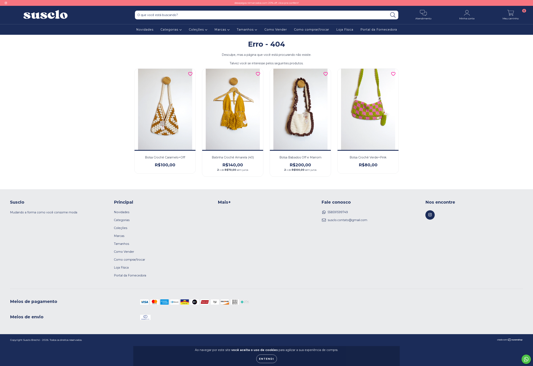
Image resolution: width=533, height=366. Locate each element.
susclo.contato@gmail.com (347, 220)
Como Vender (275, 29)
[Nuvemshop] (510, 340)
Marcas (220, 29)
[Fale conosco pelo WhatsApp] (526, 359)
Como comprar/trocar (311, 29)
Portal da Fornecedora (378, 29)
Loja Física (344, 29)
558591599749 (338, 212)
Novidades (144, 29)
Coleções (197, 29)
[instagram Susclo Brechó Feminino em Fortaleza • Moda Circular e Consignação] (6, 3)
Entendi (266, 358)
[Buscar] (393, 15)
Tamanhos (246, 29)
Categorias (170, 29)
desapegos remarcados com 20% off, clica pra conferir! (266, 2)
